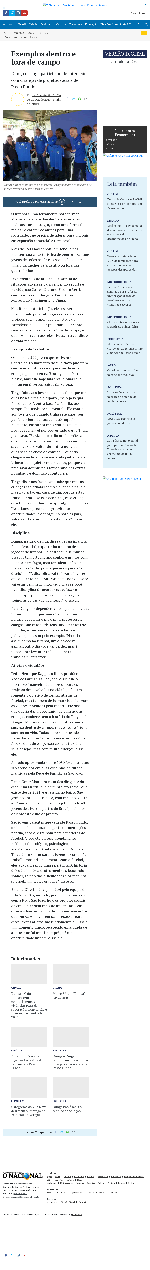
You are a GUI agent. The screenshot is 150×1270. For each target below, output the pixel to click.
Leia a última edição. (125, 61)
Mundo (80, 1183)
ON (6, 33)
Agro (12, 24)
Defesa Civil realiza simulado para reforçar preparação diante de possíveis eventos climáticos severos (122, 296)
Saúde (131, 1183)
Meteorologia (66, 1183)
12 (39, 33)
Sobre (50, 1192)
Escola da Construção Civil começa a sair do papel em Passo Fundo (124, 203)
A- (72, 202)
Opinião (91, 1183)
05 (46, 33)
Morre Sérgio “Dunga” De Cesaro (69, 995)
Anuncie (83, 1202)
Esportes (18, 33)
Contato (113, 1192)
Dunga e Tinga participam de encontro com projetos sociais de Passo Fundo (70, 1062)
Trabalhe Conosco (96, 1192)
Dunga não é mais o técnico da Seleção (67, 1109)
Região (121, 1183)
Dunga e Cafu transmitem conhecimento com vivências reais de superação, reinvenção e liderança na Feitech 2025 (29, 1005)
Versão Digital (68, 1202)
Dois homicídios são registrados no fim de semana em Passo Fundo (27, 1062)
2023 (31, 33)
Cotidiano (46, 24)
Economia (75, 24)
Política (111, 1183)
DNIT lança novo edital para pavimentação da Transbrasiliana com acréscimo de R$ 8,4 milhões (122, 449)
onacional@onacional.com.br (24, 1196)
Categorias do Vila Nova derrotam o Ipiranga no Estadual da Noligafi (28, 1111)
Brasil (22, 24)
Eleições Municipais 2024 (116, 24)
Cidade (33, 24)
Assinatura (52, 1202)
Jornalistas (77, 1192)
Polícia (101, 1183)
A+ (81, 202)
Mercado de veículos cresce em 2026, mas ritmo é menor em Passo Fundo (125, 348)
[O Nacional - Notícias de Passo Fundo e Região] (75, 5)
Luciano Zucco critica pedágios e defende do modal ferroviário (121, 396)
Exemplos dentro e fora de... (22, 37)
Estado (70, 1179)
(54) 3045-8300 (20, 1193)
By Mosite (77, 1214)
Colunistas (62, 1192)
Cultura (61, 24)
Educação (91, 24)
